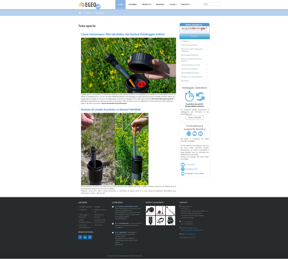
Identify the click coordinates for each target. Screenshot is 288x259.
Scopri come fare (194, 117)
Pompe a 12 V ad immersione (191, 77)
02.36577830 (190, 164)
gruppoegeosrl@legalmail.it (193, 230)
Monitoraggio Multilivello (189, 55)
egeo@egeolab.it (191, 169)
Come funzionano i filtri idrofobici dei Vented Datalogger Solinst (123, 34)
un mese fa (118, 227)
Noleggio (97, 207)
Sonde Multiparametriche (190, 73)
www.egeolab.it (190, 234)
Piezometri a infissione (189, 69)
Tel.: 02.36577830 (187, 222)
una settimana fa (120, 218)
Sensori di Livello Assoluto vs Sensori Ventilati (111, 109)
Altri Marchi (185, 81)
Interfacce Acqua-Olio (189, 45)
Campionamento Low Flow (190, 65)
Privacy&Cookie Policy (187, 237)
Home (88, 13)
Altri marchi (98, 225)
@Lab (117, 206)
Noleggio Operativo (85, 207)
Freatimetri (185, 41)
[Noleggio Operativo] (195, 96)
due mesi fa (119, 244)
